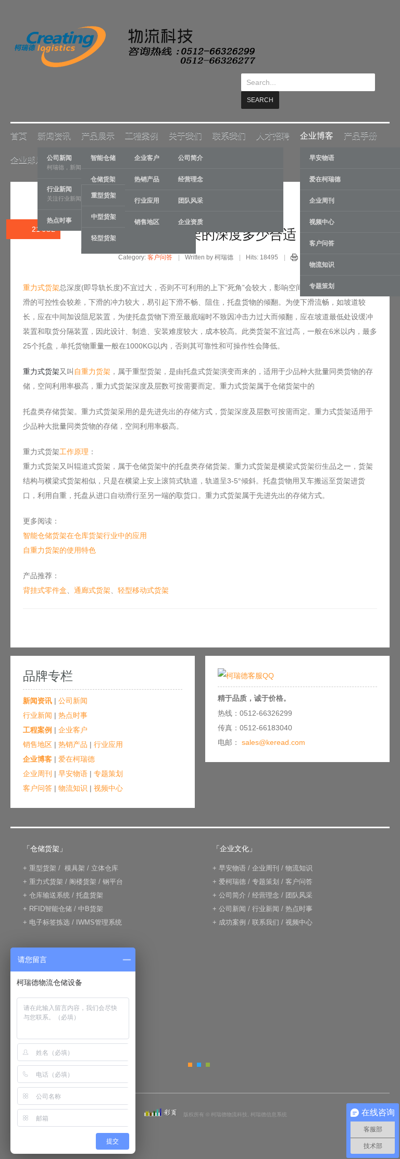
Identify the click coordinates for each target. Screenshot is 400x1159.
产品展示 (98, 118)
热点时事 (73, 697)
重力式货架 (41, 270)
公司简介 (190, 140)
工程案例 (141, 118)
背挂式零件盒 (45, 572)
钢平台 (113, 864)
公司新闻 (73, 683)
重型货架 (42, 850)
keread (134, 46)
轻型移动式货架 (143, 572)
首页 (18, 118)
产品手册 (360, 118)
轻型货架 (103, 220)
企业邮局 (27, 142)
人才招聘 (273, 118)
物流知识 (73, 770)
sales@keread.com (273, 724)
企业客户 (73, 712)
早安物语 (73, 756)
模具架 (75, 850)
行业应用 (108, 726)
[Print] (294, 241)
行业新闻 (37, 697)
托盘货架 (89, 877)
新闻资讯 (54, 118)
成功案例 (232, 904)
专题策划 (108, 756)
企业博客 (316, 118)
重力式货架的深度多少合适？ (222, 217)
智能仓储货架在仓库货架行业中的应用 (85, 518)
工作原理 (74, 434)
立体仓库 (104, 850)
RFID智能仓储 (50, 891)
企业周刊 (37, 756)
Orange (190, 1047)
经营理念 (190, 161)
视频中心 (108, 770)
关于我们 (185, 118)
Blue (199, 1047)
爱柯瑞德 (232, 864)
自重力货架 (92, 354)
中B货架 (90, 891)
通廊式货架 (92, 572)
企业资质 (190, 204)
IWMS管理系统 (99, 904)
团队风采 (190, 182)
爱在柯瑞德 (76, 741)
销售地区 (37, 726)
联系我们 (229, 118)
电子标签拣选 (49, 904)
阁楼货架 (82, 864)
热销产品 (73, 726)
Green (208, 1047)
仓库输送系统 (49, 877)
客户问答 (159, 239)
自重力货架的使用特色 (59, 532)
